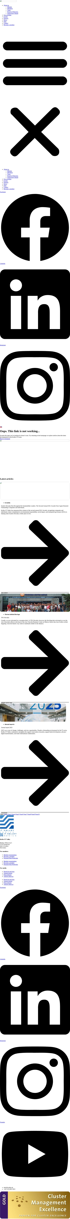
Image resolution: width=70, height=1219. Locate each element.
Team (8, 10)
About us (6, 5)
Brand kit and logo (9, 871)
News (5, 20)
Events (6, 16)
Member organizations (10, 855)
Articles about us (8, 876)
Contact (6, 23)
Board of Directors (12, 12)
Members (10, 8)
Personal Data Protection (11, 858)
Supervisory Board (12, 13)
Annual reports (8, 873)
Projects (6, 18)
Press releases (7, 875)
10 (37, 814)
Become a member (9, 25)
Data (5, 21)
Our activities (7, 15)
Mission (9, 7)
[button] (35, 97)
